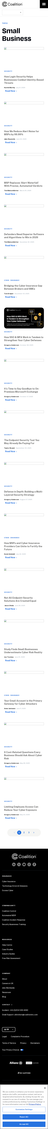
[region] (24, 1106)
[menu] (44, 4)
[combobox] (12, 12)
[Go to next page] (34, 833)
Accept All (23, 1124)
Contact (6, 1005)
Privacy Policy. (35, 1104)
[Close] (45, 1088)
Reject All (24, 1117)
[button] (24, 88)
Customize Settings (23, 1109)
